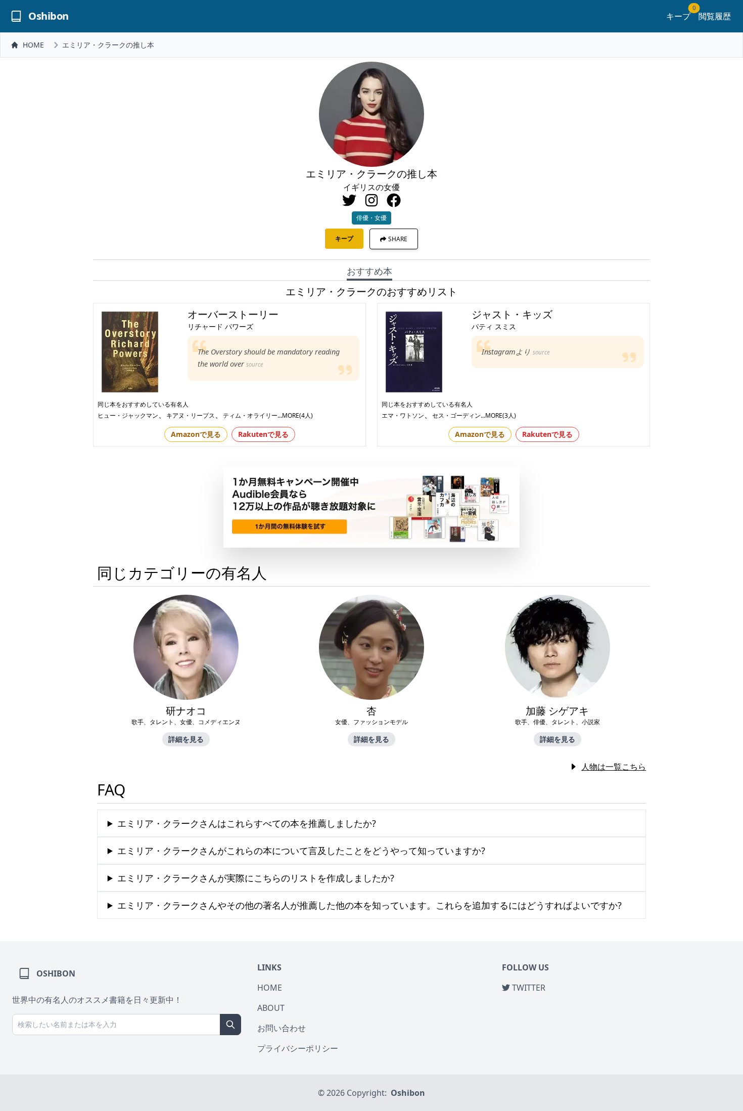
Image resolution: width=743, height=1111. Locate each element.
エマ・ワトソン (403, 415)
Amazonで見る (196, 434)
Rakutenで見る (263, 434)
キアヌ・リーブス (190, 415)
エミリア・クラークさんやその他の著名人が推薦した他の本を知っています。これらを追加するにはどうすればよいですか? (369, 905)
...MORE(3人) (498, 415)
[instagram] (371, 200)
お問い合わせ (281, 1028)
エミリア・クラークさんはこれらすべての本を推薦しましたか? (246, 823)
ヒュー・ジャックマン (128, 415)
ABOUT (271, 1007)
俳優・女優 (371, 217)
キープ (678, 16)
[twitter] (349, 200)
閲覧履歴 (715, 16)
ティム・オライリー (250, 415)
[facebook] (394, 200)
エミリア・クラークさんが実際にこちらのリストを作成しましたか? (255, 878)
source (254, 364)
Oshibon (408, 1092)
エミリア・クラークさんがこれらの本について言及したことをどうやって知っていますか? (301, 851)
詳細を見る (186, 739)
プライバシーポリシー (297, 1048)
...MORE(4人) (295, 415)
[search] (230, 1024)
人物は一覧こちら (613, 766)
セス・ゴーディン (456, 415)
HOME (33, 45)
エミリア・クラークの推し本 (108, 45)
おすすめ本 (369, 271)
